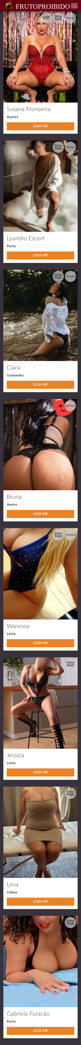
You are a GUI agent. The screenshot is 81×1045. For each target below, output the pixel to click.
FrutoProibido (43, 6)
